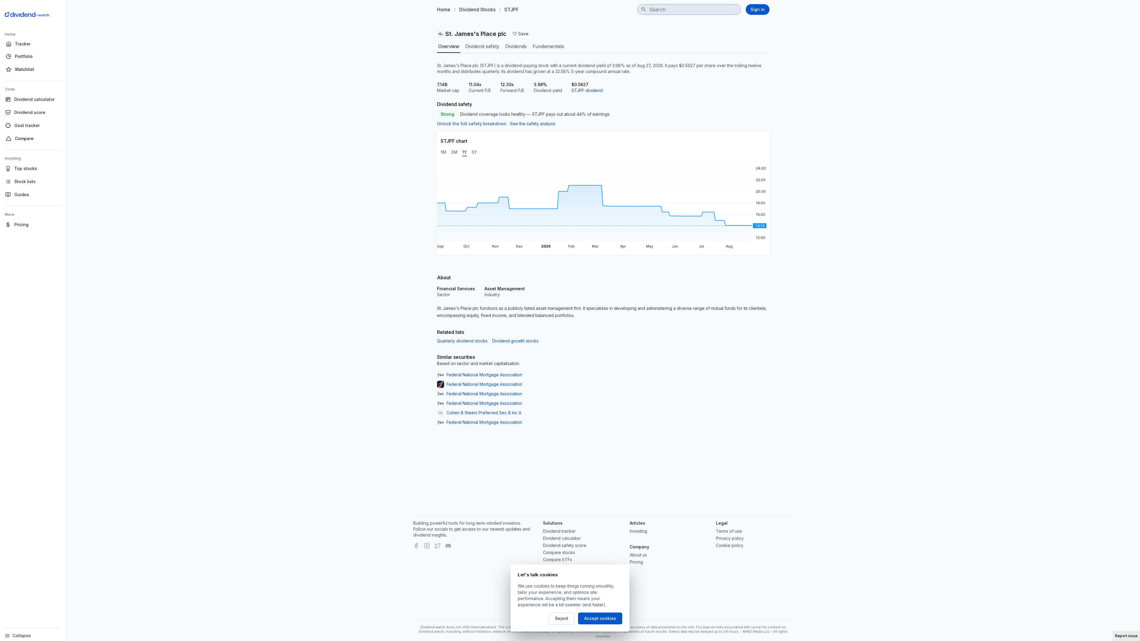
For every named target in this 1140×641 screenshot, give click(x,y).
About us (638, 554)
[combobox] (689, 9)
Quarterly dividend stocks (462, 340)
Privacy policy (730, 538)
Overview (448, 46)
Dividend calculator (562, 538)
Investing (638, 531)
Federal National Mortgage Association (484, 374)
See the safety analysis (532, 123)
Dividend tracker (559, 531)
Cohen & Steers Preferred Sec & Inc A (483, 412)
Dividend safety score (564, 545)
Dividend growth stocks (515, 340)
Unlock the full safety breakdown (471, 123)
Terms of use (729, 531)
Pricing (636, 561)
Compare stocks (559, 552)
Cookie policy (729, 545)
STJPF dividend (587, 90)
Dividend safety (482, 46)
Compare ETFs (557, 559)
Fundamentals (548, 46)
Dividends (516, 46)
